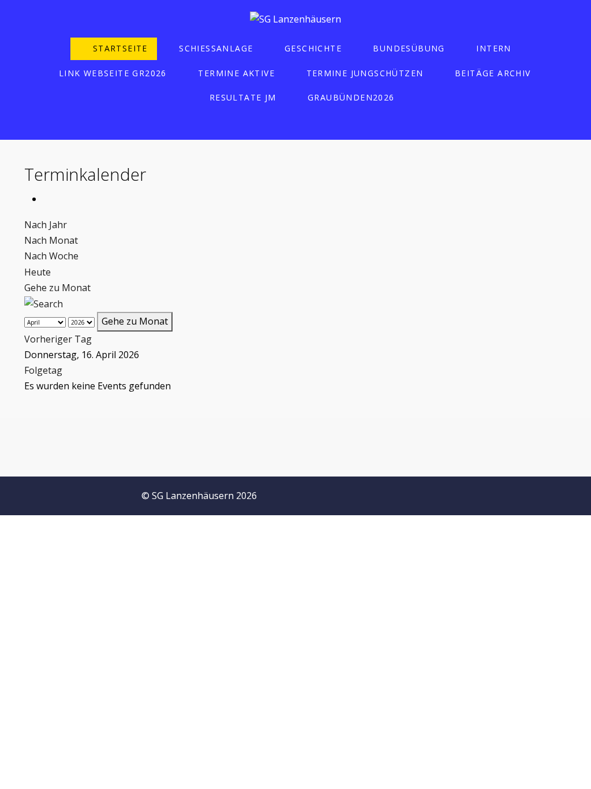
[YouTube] (571, 492)
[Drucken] (46, 198)
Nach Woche (51, 256)
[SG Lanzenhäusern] (295, 19)
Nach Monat (51, 240)
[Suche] (43, 303)
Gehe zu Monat (57, 287)
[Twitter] (520, 492)
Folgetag (43, 370)
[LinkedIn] (546, 492)
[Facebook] (495, 492)
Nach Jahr (45, 224)
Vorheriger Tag (58, 339)
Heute (37, 272)
